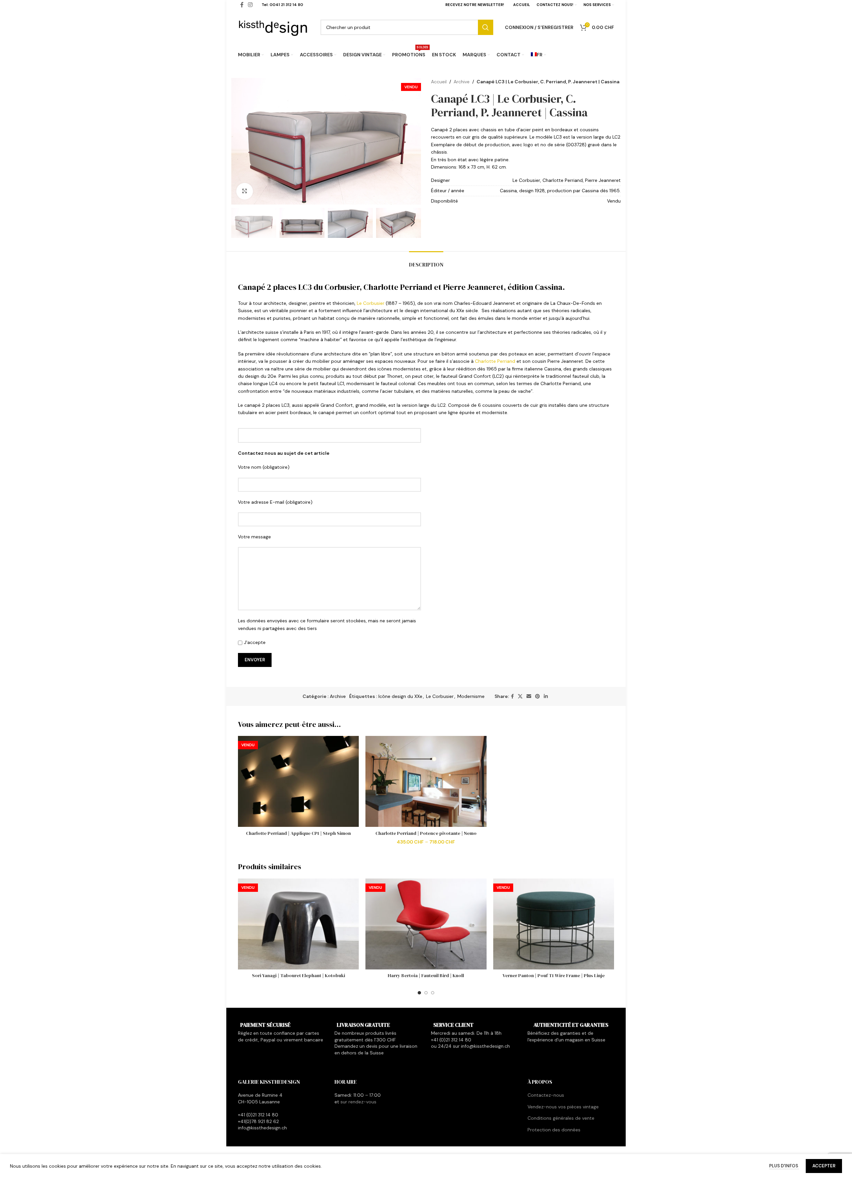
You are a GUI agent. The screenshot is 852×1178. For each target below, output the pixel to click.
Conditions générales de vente (561, 1118)
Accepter (823, 1166)
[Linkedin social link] (546, 696)
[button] (239, 223)
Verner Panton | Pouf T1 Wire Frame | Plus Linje (554, 975)
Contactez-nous (546, 1095)
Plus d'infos (784, 1166)
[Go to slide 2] (426, 992)
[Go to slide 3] (432, 992)
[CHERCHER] (485, 27)
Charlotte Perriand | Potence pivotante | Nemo (426, 833)
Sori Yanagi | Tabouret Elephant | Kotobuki (298, 975)
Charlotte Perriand (495, 361)
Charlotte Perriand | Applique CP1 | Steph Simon (298, 833)
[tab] (426, 261)
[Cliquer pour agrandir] (244, 191)
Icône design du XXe (400, 696)
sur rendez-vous (358, 1102)
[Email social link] (529, 696)
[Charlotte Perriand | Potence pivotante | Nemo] (425, 781)
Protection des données (554, 1130)
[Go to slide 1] (419, 992)
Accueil (439, 82)
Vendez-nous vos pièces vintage (563, 1107)
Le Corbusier (370, 303)
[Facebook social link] (512, 696)
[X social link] (520, 696)
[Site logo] (273, 27)
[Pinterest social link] (537, 696)
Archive (462, 82)
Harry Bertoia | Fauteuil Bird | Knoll (426, 975)
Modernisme (471, 696)
